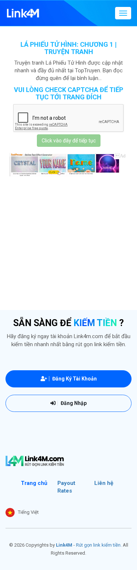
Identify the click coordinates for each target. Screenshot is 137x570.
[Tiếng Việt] (10, 512)
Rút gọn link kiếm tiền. (99, 545)
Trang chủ (34, 483)
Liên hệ (103, 483)
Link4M (64, 545)
